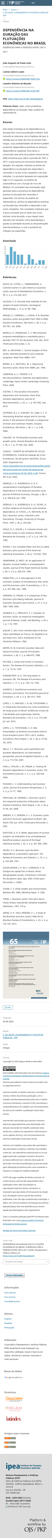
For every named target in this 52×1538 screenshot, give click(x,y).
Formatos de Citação (14, 1261)
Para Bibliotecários (12, 1301)
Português (9, 1327)
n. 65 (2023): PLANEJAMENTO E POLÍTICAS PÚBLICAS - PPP (26, 14)
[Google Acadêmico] (13, 1380)
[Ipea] (24, 1472)
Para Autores (9, 1297)
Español (8, 1323)
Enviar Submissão (14, 1275)
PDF (9, 1007)
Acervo (14, 9)
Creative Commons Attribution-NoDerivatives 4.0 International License (26, 1076)
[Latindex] (13, 1421)
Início (5, 9)
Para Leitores (10, 1292)
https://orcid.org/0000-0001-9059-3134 (23, 79)
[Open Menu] (3, 3)
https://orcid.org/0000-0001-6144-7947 (23, 91)
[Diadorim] (13, 1401)
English (8, 1318)
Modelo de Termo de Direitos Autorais (19, 1230)
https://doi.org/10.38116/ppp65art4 (25, 98)
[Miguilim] (13, 1411)
